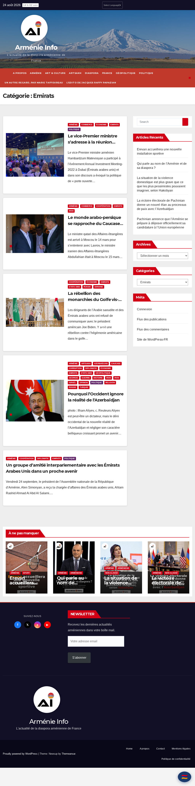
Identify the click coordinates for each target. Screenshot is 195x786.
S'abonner (79, 657)
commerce (87, 125)
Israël (72, 382)
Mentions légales (181, 749)
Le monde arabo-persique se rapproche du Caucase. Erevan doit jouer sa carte (94, 223)
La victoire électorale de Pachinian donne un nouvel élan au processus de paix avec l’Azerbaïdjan (161, 205)
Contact (160, 749)
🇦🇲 (184, 777)
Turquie (84, 387)
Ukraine (98, 287)
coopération (103, 206)
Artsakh (75, 73)
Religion (110, 382)
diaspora (92, 73)
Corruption (75, 368)
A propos (19, 73)
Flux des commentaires (153, 329)
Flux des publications (151, 319)
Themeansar (68, 753)
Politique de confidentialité (175, 759)
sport (26, 573)
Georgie (73, 378)
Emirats (114, 125)
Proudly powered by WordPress (20, 753)
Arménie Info (36, 47)
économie (101, 125)
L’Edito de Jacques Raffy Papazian (91, 82)
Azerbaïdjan (101, 363)
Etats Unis (74, 287)
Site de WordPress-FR (152, 339)
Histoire (98, 378)
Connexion (144, 309)
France (107, 73)
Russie (87, 287)
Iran (71, 211)
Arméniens (76, 573)
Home (129, 749)
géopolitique (126, 73)
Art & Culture (55, 73)
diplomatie (91, 368)
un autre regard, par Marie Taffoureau (34, 82)
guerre (86, 378)
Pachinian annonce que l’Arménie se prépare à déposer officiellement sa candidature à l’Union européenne (162, 223)
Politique (146, 73)
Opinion (84, 382)
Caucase (116, 363)
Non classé (111, 573)
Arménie (36, 73)
